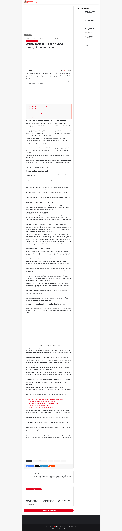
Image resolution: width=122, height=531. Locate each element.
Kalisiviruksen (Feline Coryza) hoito (37, 113)
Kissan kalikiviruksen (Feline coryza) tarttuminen (41, 106)
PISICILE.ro (51, 526)
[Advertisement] (49, 59)
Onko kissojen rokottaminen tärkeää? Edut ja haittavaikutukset (43, 403)
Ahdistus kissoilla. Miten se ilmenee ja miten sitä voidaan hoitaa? (32, 501)
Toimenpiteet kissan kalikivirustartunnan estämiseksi (42, 117)
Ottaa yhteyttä (67, 528)
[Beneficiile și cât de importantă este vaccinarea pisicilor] (65, 495)
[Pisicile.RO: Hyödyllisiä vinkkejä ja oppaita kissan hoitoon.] (30, 1)
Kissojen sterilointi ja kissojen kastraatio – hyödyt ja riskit (42, 401)
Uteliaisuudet (83, 1)
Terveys (89, 1)
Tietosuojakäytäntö (56, 528)
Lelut (94, 1)
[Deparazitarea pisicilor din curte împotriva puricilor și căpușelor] (80, 14)
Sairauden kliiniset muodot (35, 111)
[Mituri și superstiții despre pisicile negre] (80, 37)
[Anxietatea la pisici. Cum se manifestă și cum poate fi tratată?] (33, 495)
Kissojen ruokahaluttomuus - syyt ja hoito (38, 405)
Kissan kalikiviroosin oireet (35, 109)
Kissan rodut (72, 1)
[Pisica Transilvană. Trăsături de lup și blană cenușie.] (80, 22)
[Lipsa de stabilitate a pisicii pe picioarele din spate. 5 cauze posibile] (49, 495)
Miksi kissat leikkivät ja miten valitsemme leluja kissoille (41, 407)
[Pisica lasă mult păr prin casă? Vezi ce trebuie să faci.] (80, 29)
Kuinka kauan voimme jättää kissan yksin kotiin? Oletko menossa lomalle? (45, 399)
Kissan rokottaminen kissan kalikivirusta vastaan (41, 115)
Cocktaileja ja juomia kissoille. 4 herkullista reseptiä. (89, 44)
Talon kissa (64, 1)
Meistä (62, 528)
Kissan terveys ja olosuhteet (34, 38)
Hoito (77, 1)
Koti (59, 1)
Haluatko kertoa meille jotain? (49, 510)
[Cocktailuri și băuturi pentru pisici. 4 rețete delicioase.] (80, 45)
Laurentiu (30, 70)
